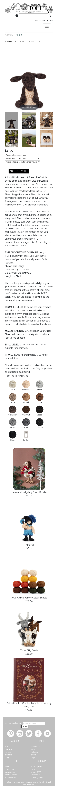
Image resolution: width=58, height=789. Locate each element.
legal (33, 757)
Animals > (10, 34)
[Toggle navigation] (47, 26)
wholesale (35, 775)
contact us (35, 746)
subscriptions (36, 766)
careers (8, 752)
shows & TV (36, 772)
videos (7, 766)
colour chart (10, 769)
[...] (11, 120)
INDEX (34, 769)
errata (33, 755)
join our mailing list (13, 723)
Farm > (19, 34)
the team (8, 749)
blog (7, 757)
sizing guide (10, 772)
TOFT (7, 746)
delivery (34, 752)
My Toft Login (44, 20)
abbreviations (10, 777)
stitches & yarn (11, 775)
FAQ (32, 749)
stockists (8, 755)
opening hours (37, 777)
